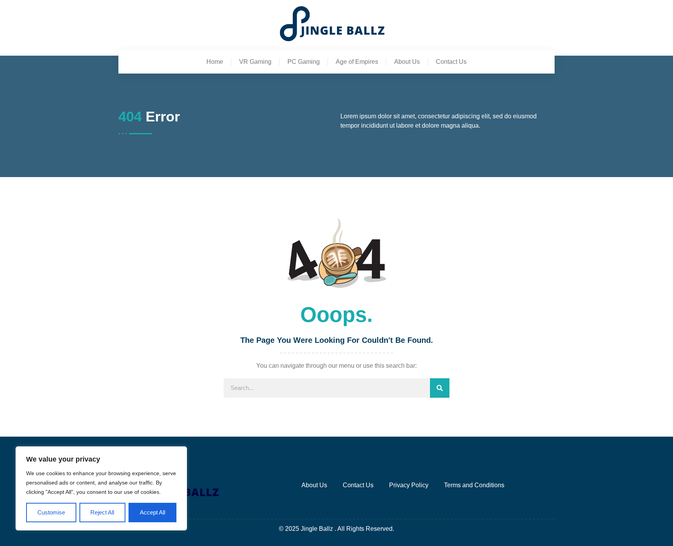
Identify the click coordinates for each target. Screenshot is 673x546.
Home (214, 61)
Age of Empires (357, 61)
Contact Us (451, 61)
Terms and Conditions (474, 485)
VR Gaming (255, 61)
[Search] (439, 388)
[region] (101, 488)
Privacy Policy (408, 485)
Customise (51, 512)
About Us (407, 61)
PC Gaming (303, 61)
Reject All (102, 512)
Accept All (152, 512)
